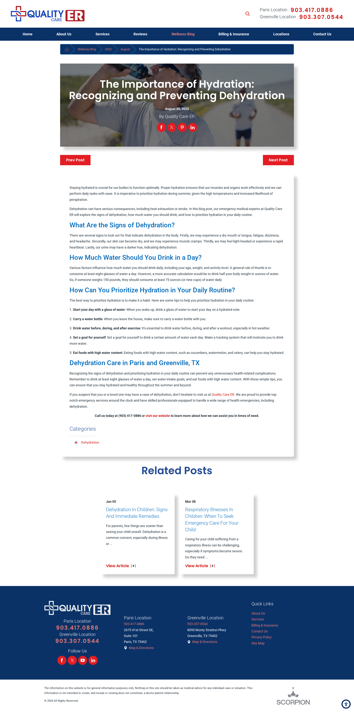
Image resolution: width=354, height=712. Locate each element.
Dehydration (90, 442)
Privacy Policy (261, 637)
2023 (108, 49)
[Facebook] (62, 660)
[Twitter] (72, 660)
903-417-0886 (134, 624)
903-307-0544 (197, 624)
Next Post (278, 160)
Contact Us (259, 631)
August (125, 49)
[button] (346, 704)
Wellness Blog (87, 49)
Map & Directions (141, 648)
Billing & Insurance (264, 625)
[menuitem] (27, 34)
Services (257, 619)
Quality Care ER (223, 394)
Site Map (258, 643)
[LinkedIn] (93, 660)
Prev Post (75, 160)
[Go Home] (66, 49)
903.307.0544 (321, 17)
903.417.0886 (312, 10)
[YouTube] (82, 660)
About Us (258, 613)
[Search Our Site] (247, 14)
